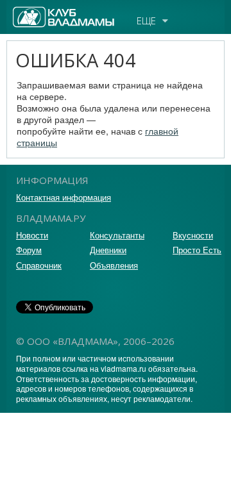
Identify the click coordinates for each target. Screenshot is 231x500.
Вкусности (193, 235)
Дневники (108, 250)
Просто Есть (197, 250)
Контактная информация (63, 197)
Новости (32, 235)
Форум (29, 250)
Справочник (39, 265)
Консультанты (117, 235)
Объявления (114, 265)
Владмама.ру (41, 12)
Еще (146, 20)
